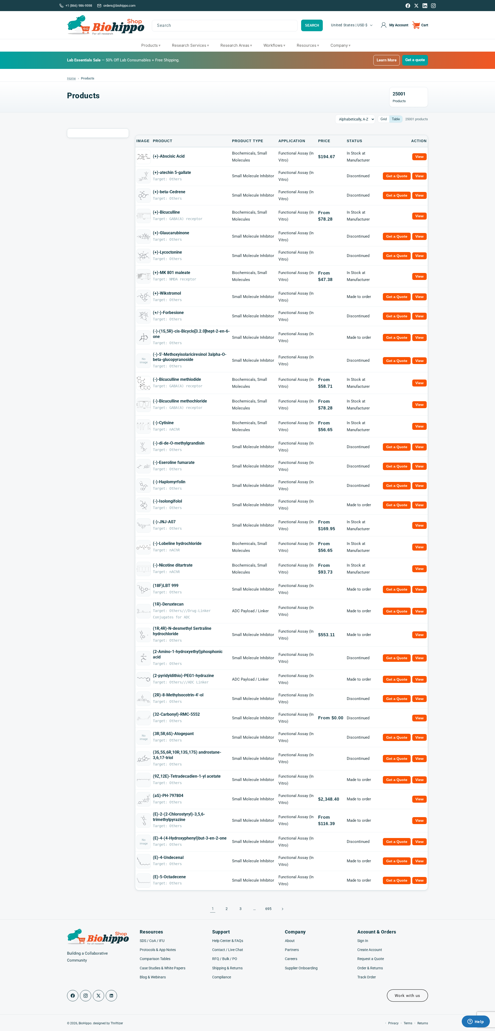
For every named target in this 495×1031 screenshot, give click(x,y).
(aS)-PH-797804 (168, 795)
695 (268, 909)
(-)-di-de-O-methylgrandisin (178, 443)
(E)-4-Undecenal (168, 857)
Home (71, 78)
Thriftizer (117, 1023)
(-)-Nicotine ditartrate (173, 565)
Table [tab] (396, 119)
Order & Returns (370, 968)
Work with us (407, 995)
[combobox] (225, 25)
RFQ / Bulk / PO (224, 959)
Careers (291, 959)
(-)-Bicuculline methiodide (177, 379)
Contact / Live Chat (227, 950)
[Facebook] (408, 5)
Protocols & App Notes (158, 950)
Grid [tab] (384, 119)
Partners (292, 950)
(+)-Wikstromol (167, 293)
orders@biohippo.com (119, 5)
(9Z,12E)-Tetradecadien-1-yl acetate (187, 776)
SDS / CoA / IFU (152, 941)
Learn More (387, 60)
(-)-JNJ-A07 (164, 521)
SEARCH (312, 25)
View (419, 157)
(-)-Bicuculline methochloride (180, 401)
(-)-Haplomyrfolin (169, 481)
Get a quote (415, 60)
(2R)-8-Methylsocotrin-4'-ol (178, 694)
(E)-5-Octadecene (169, 876)
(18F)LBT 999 (165, 585)
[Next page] (282, 909)
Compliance (221, 977)
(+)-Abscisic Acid (169, 156)
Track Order (366, 977)
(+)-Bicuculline (166, 212)
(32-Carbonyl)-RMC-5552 (176, 714)
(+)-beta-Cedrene (169, 191)
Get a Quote (396, 176)
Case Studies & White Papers (162, 968)
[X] (416, 5)
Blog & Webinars (153, 977)
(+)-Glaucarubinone (171, 232)
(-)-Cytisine (163, 422)
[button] (420, 25)
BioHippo (85, 1023)
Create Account (369, 950)
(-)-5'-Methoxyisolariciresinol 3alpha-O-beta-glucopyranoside (189, 357)
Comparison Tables (155, 959)
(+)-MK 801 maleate (171, 272)
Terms (408, 1023)
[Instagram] (433, 5)
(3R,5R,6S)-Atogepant (173, 733)
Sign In (362, 941)
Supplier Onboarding (301, 968)
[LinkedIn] (425, 5)
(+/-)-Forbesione (168, 312)
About (290, 941)
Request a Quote (370, 959)
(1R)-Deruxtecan (168, 604)
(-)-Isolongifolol (167, 501)
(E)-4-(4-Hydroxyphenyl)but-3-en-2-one (190, 838)
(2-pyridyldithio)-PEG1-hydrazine (183, 675)
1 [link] (213, 908)
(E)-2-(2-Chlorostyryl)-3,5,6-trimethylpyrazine (179, 817)
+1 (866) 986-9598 (78, 5)
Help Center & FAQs (227, 941)
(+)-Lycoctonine (167, 252)
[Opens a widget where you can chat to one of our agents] (475, 1022)
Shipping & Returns (227, 968)
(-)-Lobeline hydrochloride (177, 543)
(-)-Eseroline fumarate (174, 462)
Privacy (393, 1023)
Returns (422, 1023)
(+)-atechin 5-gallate (172, 172)
